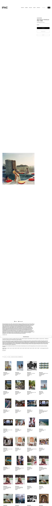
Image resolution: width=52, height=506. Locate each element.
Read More (4, 350)
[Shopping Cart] (44, 7)
